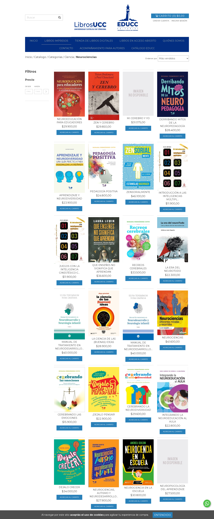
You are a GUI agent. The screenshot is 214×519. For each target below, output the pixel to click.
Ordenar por (151, 58)
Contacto (66, 48)
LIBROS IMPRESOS (56, 40)
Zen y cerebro (103, 122)
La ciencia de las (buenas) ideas (104, 340)
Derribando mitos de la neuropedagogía (172, 123)
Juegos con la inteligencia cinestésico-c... (69, 269)
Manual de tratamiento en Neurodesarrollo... (69, 345)
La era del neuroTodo (172, 269)
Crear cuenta (161, 20)
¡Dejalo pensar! (104, 414)
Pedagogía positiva (104, 191)
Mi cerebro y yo (138, 118)
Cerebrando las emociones (69, 416)
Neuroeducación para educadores (69, 121)
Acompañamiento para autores (102, 48)
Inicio (34, 40)
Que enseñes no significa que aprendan (103, 268)
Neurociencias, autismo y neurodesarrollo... (104, 493)
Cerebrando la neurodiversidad (138, 408)
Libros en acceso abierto (138, 40)
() (172, 15)
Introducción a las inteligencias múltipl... (172, 196)
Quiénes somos (173, 40)
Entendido (162, 514)
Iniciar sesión (179, 20)
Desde (28, 86)
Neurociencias (172, 337)
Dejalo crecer (69, 487)
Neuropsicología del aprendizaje (172, 487)
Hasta (37, 86)
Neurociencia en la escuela (138, 489)
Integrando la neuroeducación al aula (172, 418)
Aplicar (45, 91)
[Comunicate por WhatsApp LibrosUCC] (207, 503)
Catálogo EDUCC (143, 48)
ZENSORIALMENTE (138, 192)
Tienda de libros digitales (94, 40)
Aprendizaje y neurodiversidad (69, 197)
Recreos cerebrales (138, 267)
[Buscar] (59, 18)
